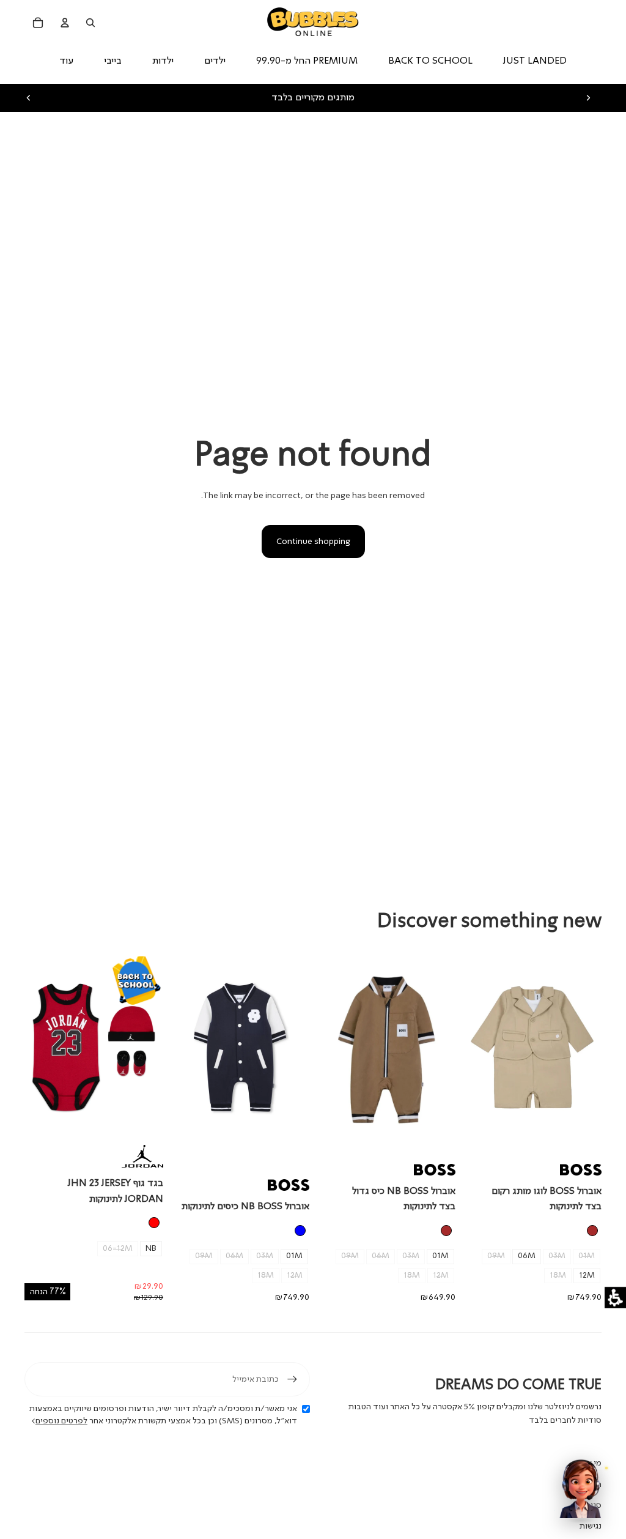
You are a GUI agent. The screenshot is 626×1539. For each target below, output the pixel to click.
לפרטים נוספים (61, 1421)
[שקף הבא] (588, 97)
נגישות (591, 1526)
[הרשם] (292, 1379)
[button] (615, 1297)
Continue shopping (313, 541)
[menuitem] (66, 61)
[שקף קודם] (28, 97)
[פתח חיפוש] (90, 22)
